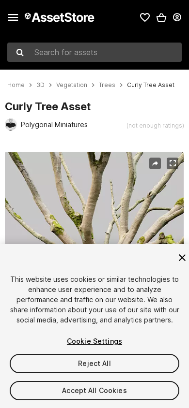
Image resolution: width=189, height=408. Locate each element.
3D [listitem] (40, 85)
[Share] (155, 163)
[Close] (182, 257)
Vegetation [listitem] (71, 85)
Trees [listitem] (107, 85)
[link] (145, 17)
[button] (161, 17)
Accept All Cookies (94, 390)
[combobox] (94, 52)
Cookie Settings (94, 341)
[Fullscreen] (172, 163)
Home (16, 85)
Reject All (94, 363)
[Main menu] (13, 17)
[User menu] (177, 17)
